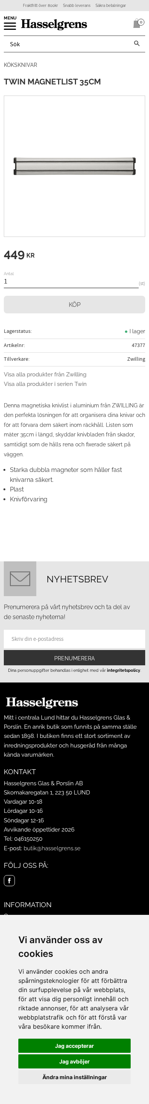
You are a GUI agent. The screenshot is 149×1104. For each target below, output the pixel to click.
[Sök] (137, 44)
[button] (10, 29)
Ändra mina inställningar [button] (74, 1077)
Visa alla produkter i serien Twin (45, 384)
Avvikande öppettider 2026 (39, 829)
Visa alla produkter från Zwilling (45, 374)
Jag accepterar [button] (74, 1045)
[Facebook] (9, 880)
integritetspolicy (123, 670)
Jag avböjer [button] (74, 1061)
